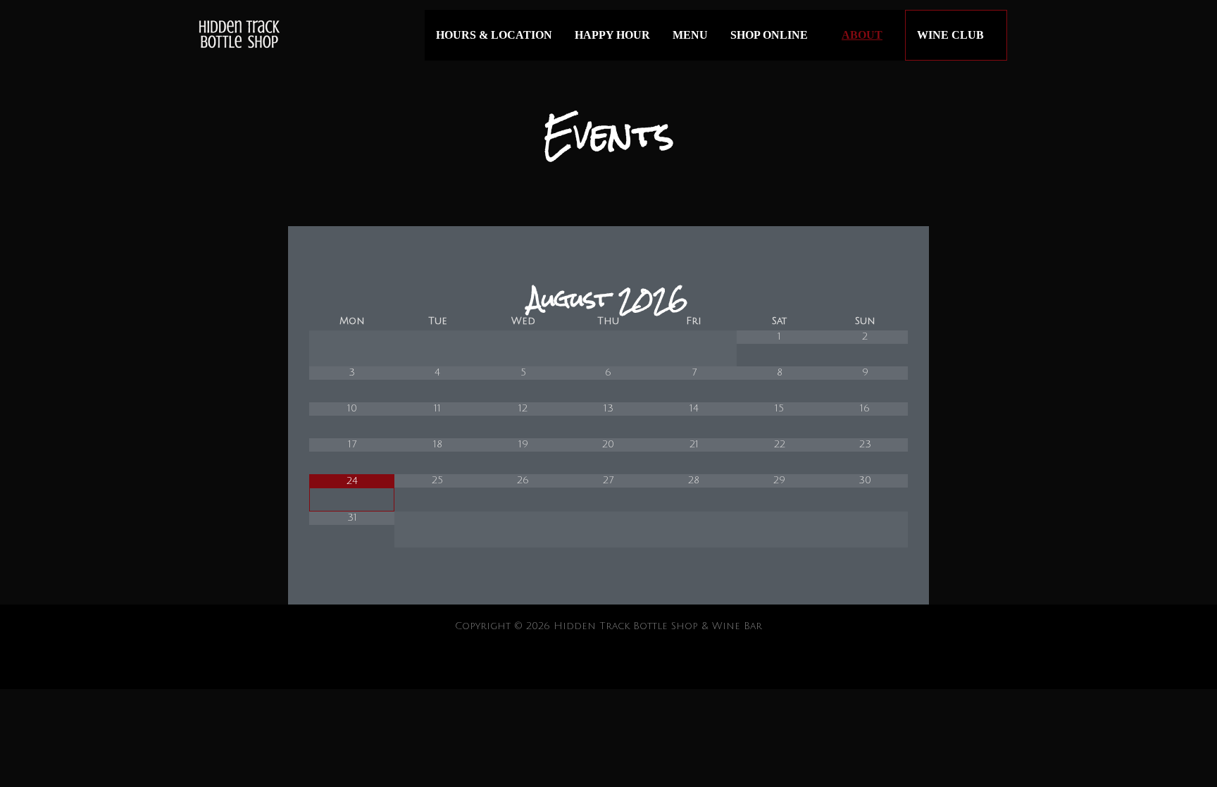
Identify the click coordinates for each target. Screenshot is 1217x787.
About (862, 35)
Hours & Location (494, 35)
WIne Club (950, 35)
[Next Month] (865, 298)
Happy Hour (612, 35)
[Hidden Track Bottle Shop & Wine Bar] (238, 35)
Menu (690, 35)
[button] (1026, 35)
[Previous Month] (352, 298)
